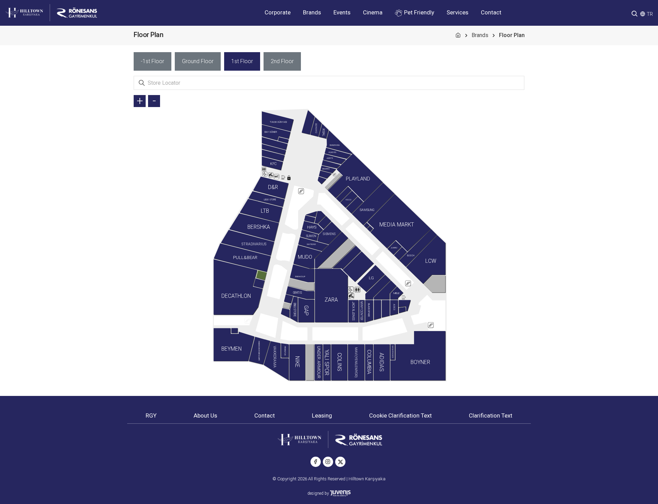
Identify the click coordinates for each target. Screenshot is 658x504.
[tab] (152, 61)
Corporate (278, 12)
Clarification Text (490, 415)
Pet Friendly (418, 12)
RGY (151, 415)
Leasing (322, 415)
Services (457, 12)
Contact (491, 12)
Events (342, 12)
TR (650, 14)
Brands (312, 12)
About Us (205, 415)
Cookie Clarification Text (400, 415)
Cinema (372, 12)
